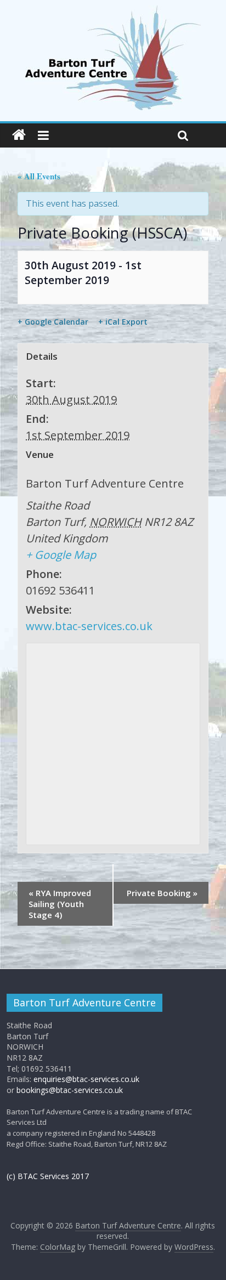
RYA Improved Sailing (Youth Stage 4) (60, 903)
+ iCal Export (123, 322)
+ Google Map (61, 554)
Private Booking (162, 892)
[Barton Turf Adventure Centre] (19, 135)
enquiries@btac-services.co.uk (86, 1079)
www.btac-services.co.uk (89, 626)
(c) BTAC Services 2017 (48, 1176)
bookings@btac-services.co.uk (69, 1090)
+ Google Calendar (53, 322)
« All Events (39, 176)
